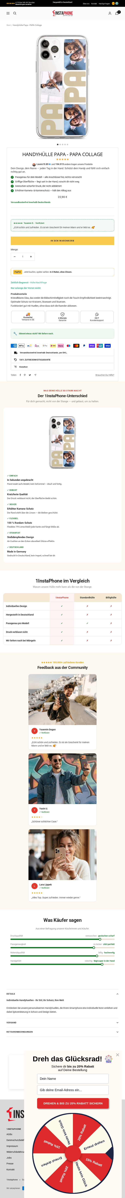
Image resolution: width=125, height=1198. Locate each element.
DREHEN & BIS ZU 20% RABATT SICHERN (73, 1103)
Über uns (86, 4)
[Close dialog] (117, 1055)
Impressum (12, 1146)
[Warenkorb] (116, 13)
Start (9, 25)
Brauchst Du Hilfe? (105, 375)
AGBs (9, 1134)
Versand (11, 1023)
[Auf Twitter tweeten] (29, 375)
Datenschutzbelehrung (18, 1140)
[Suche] (14, 13)
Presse (10, 1163)
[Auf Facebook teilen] (20, 375)
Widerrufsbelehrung (16, 1152)
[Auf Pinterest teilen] (25, 375)
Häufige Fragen (104, 4)
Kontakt (94, 4)
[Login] (109, 13)
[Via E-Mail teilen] (35, 375)
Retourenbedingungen (20, 1032)
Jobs (9, 1157)
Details (11, 994)
